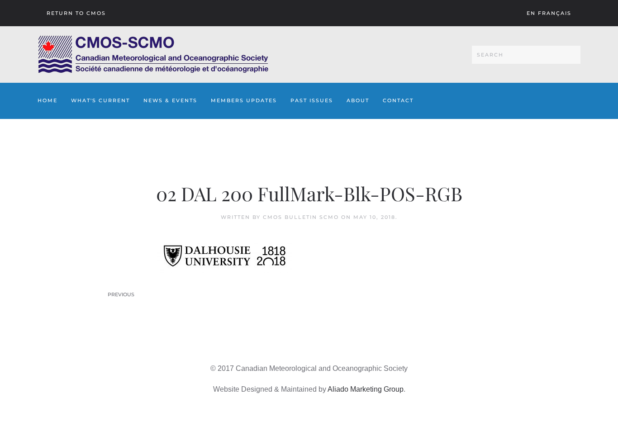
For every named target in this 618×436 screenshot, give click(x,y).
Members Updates (244, 100)
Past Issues (311, 100)
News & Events (170, 100)
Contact (398, 100)
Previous (121, 294)
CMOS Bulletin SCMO (301, 217)
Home (47, 100)
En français (549, 13)
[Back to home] (153, 54)
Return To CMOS (76, 13)
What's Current (100, 100)
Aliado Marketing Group (366, 389)
